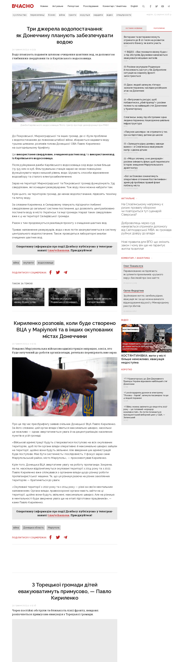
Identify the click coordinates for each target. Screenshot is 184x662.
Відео (125, 320)
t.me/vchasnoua (58, 250)
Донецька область (33, 527)
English (134, 6)
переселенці (37, 15)
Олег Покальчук (133, 265)
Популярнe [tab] (159, 28)
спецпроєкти (123, 15)
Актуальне (57, 6)
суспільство (20, 15)
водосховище (45, 262)
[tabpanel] (146, 112)
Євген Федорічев (133, 290)
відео (110, 15)
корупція (85, 15)
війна (62, 15)
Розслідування (90, 6)
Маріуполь (53, 527)
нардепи (98, 15)
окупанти (28, 262)
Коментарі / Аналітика (114, 6)
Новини (44, 6)
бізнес (51, 15)
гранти (72, 15)
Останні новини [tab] (134, 28)
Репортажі (73, 6)
